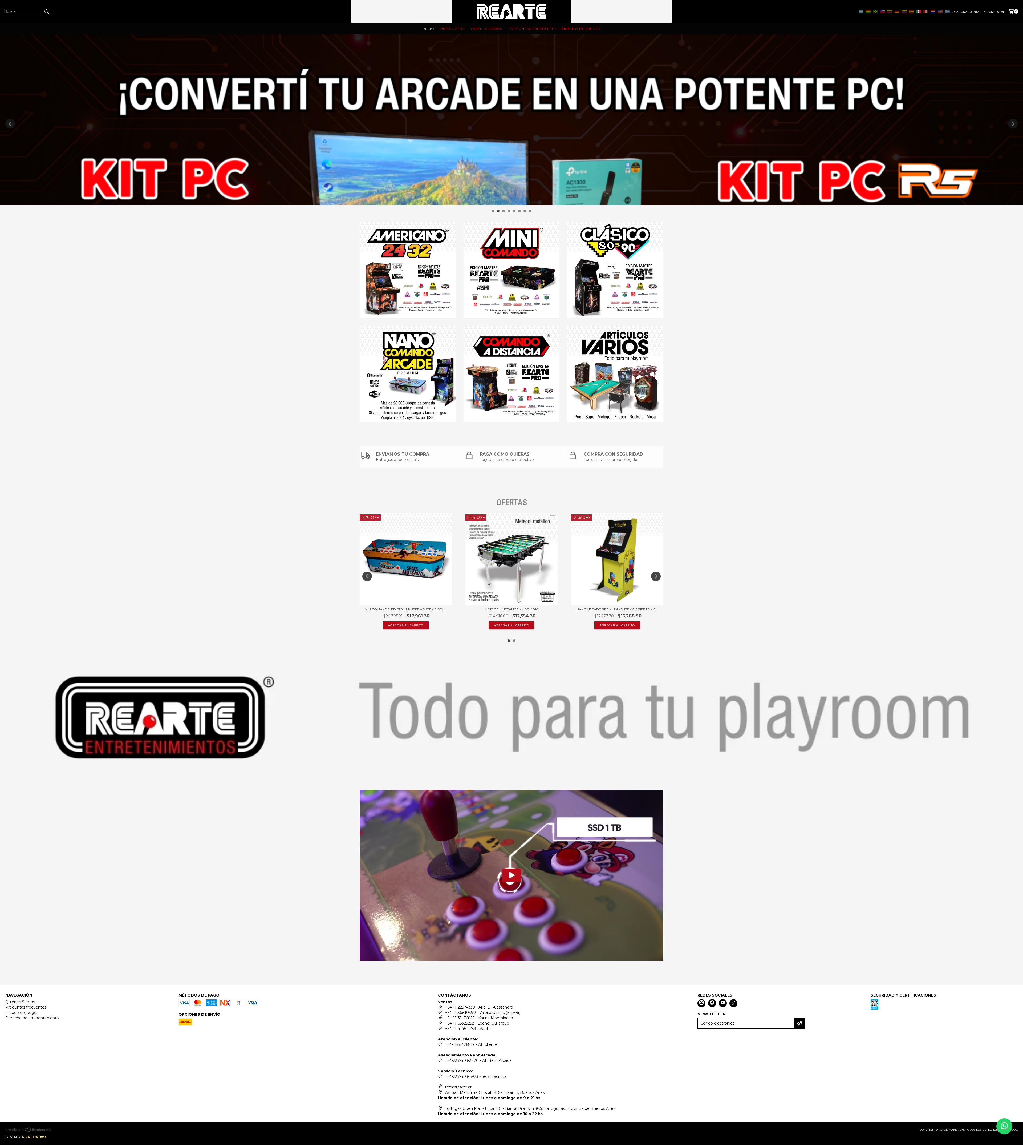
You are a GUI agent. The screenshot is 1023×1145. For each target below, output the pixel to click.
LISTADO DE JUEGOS (581, 29)
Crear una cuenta (965, 12)
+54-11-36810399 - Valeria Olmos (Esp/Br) (483, 1012)
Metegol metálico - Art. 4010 (511, 609)
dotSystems (35, 1137)
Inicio (428, 29)
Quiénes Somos (20, 1001)
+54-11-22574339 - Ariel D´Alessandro (479, 1007)
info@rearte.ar (458, 1087)
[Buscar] (46, 11)
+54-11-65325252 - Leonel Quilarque (477, 1023)
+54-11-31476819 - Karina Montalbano (479, 1017)
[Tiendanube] (28, 1131)
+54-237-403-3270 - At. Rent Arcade (478, 1060)
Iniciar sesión (993, 12)
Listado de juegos (21, 1012)
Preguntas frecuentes (25, 1007)
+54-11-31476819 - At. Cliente (471, 1044)
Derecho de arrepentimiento (32, 1017)
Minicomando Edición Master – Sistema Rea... (406, 609)
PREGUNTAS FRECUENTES (532, 29)
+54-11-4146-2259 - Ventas (468, 1028)
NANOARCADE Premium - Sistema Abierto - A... (617, 609)
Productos (452, 29)
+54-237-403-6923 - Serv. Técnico (475, 1076)
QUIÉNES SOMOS (486, 29)
